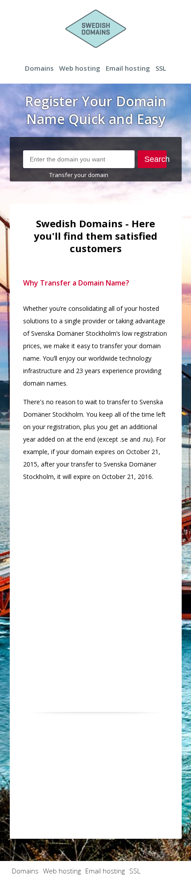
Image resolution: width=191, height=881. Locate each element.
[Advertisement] (95, 584)
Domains (39, 68)
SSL (160, 68)
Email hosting (128, 68)
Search (155, 159)
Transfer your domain (78, 175)
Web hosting (79, 68)
